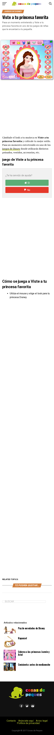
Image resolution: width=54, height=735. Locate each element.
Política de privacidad (28, 723)
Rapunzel (22, 638)
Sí (29, 182)
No (28, 190)
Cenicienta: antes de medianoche (34, 664)
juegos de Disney (11, 148)
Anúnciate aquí (25, 720)
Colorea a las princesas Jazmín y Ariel (34, 653)
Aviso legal (42, 720)
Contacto (11, 720)
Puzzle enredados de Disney (31, 628)
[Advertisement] (27, 108)
